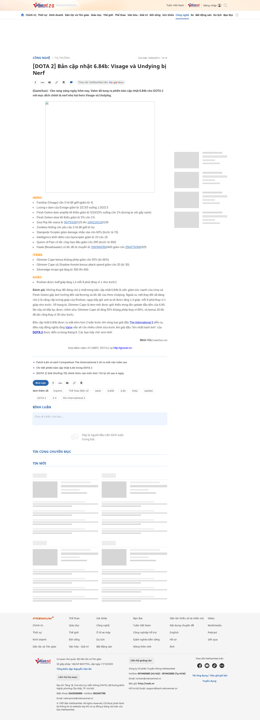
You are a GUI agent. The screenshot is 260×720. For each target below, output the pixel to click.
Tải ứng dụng (200, 675)
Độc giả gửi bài (218, 675)
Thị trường (62, 57)
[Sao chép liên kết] (56, 82)
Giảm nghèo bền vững (146, 639)
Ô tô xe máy (103, 632)
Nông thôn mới (142, 646)
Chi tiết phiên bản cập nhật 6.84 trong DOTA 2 (64, 367)
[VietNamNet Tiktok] (214, 667)
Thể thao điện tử (78, 390)
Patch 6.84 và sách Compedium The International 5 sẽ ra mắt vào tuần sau (81, 362)
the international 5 (74, 398)
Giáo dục (96, 15)
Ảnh (172, 646)
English (174, 632)
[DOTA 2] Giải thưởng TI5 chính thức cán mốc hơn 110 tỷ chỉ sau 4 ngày (80, 373)
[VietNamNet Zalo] (221, 667)
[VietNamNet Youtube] (207, 667)
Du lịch (217, 15)
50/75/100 (70, 222)
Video (211, 618)
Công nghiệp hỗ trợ (145, 632)
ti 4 (54, 398)
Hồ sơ (173, 639)
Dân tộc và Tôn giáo (77, 15)
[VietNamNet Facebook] (199, 667)
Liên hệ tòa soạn (67, 677)
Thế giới (108, 15)
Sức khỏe (168, 15)
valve (98, 390)
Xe (192, 15)
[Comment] (71, 82)
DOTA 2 (41, 398)
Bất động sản (203, 15)
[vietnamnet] (43, 6)
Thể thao (120, 15)
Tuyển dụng (209, 681)
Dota (135, 390)
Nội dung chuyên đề (182, 625)
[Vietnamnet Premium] (43, 619)
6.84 (123, 390)
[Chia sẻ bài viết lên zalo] (42, 82)
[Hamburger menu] (237, 15)
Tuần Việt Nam (175, 5)
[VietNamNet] (22, 15)
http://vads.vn (146, 683)
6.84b (111, 390)
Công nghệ (182, 15)
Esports (57, 390)
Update (148, 390)
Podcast (212, 632)
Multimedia (214, 625)
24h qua (213, 639)
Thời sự (42, 15)
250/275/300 (133, 247)
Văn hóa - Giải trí (138, 15)
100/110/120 (95, 222)
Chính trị (31, 15)
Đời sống (155, 15)
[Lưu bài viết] (63, 82)
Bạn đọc (228, 15)
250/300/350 (99, 247)
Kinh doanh (56, 15)
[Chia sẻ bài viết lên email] (49, 82)
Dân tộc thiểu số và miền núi (187, 618)
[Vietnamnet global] (193, 6)
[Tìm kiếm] (225, 5)
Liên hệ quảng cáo (141, 660)
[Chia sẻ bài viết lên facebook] (35, 82)
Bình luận (41, 382)
